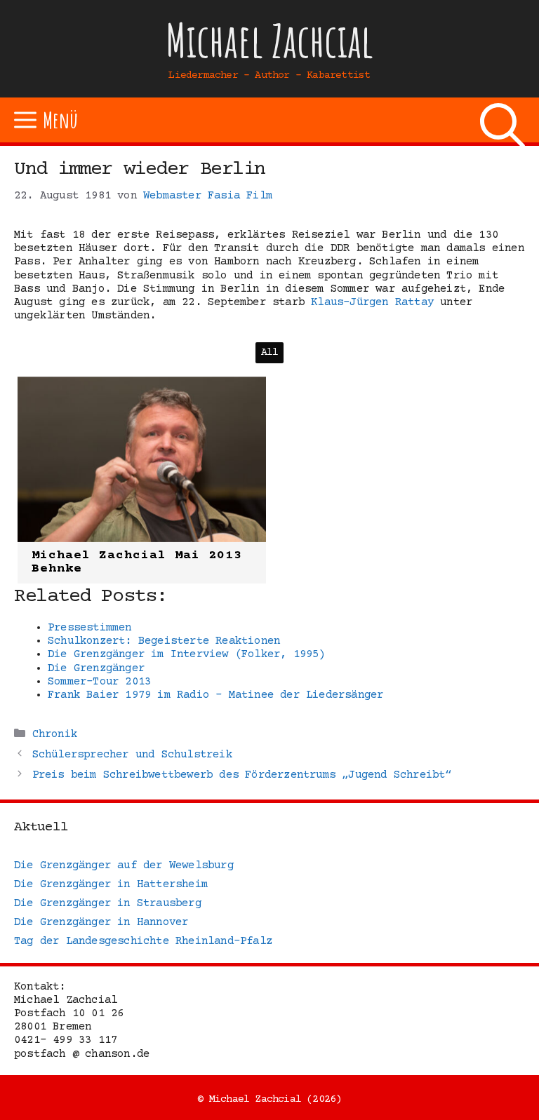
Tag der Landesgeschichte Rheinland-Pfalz (143, 941)
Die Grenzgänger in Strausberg (107, 903)
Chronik (54, 734)
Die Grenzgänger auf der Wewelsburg (124, 865)
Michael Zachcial (269, 40)
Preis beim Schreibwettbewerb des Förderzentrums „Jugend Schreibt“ (242, 775)
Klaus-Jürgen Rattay (372, 302)
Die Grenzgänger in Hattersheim (111, 884)
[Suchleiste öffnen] (502, 119)
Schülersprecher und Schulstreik (132, 754)
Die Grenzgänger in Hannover (101, 922)
